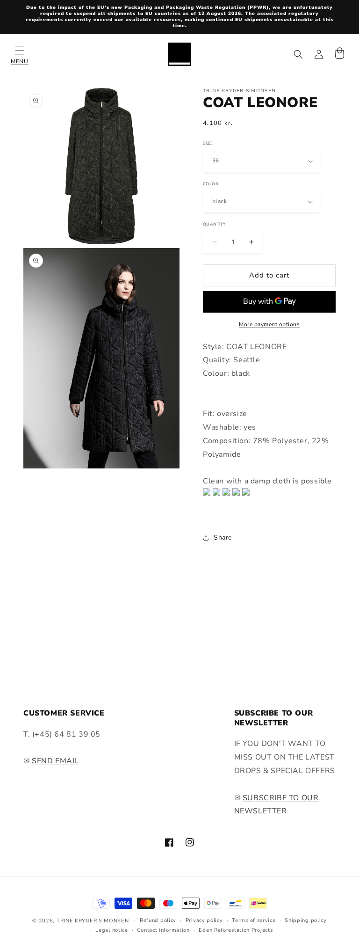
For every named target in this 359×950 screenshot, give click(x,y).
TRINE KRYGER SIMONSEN (93, 920)
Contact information (163, 930)
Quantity (214, 223)
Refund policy (158, 920)
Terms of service (253, 920)
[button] (19, 54)
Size (207, 143)
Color (210, 183)
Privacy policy (204, 920)
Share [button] (223, 537)
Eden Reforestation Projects (236, 930)
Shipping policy (306, 920)
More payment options (269, 324)
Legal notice (111, 930)
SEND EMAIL (55, 761)
